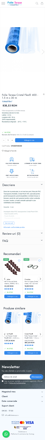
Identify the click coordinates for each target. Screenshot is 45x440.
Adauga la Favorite (10, 151)
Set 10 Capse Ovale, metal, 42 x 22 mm (31, 283)
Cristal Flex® (8, 334)
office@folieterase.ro (11, 415)
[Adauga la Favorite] (19, 261)
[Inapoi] (43, 94)
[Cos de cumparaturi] (42, 3)
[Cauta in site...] (37, 3)
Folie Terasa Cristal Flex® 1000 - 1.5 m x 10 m (33, 337)
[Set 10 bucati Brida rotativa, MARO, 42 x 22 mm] (12, 267)
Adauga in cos (29, 140)
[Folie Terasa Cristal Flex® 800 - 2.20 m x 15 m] (12, 322)
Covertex (7, 279)
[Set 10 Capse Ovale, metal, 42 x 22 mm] (32, 267)
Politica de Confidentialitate (17, 383)
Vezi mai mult (9, 223)
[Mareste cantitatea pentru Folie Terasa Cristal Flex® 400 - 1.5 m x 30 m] (12, 140)
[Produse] (3, 3)
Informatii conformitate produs (14, 227)
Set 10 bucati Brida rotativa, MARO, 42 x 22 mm (11, 283)
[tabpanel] (22, 49)
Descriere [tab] (8, 185)
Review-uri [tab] (11, 233)
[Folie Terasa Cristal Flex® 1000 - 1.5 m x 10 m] (32, 322)
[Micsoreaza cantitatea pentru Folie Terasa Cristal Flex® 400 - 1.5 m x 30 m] (4, 140)
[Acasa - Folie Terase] (14, 3)
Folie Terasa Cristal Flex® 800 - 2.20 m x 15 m (11, 337)
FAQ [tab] (5, 241)
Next (43, 51)
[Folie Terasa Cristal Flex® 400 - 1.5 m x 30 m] (22, 49)
